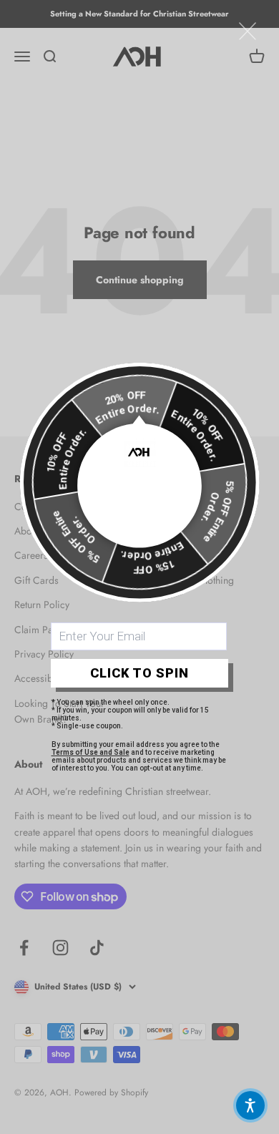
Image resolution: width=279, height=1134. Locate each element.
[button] (250, 1105)
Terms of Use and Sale (90, 752)
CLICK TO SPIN (139, 672)
